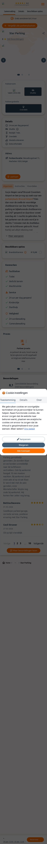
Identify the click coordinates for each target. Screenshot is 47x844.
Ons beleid (29, 428)
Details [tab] (23, 399)
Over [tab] (39, 399)
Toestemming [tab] (8, 399)
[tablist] (23, 400)
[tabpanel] (23, 417)
